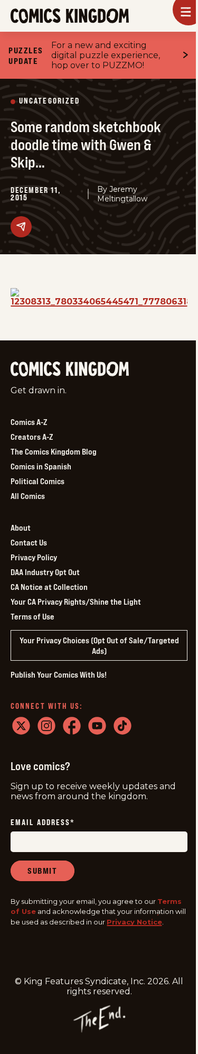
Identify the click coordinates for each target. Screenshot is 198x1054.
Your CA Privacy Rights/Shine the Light (76, 601)
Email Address (43, 822)
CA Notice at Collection (49, 586)
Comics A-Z (29, 422)
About (21, 527)
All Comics (28, 496)
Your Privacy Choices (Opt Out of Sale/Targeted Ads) (99, 645)
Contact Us (29, 542)
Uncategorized (49, 101)
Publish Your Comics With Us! (59, 674)
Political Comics (37, 481)
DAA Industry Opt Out (45, 572)
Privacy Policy (34, 557)
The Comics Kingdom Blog (54, 451)
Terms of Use (32, 616)
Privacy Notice (134, 922)
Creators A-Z (32, 436)
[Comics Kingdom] (70, 369)
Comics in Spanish (41, 466)
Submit (42, 870)
